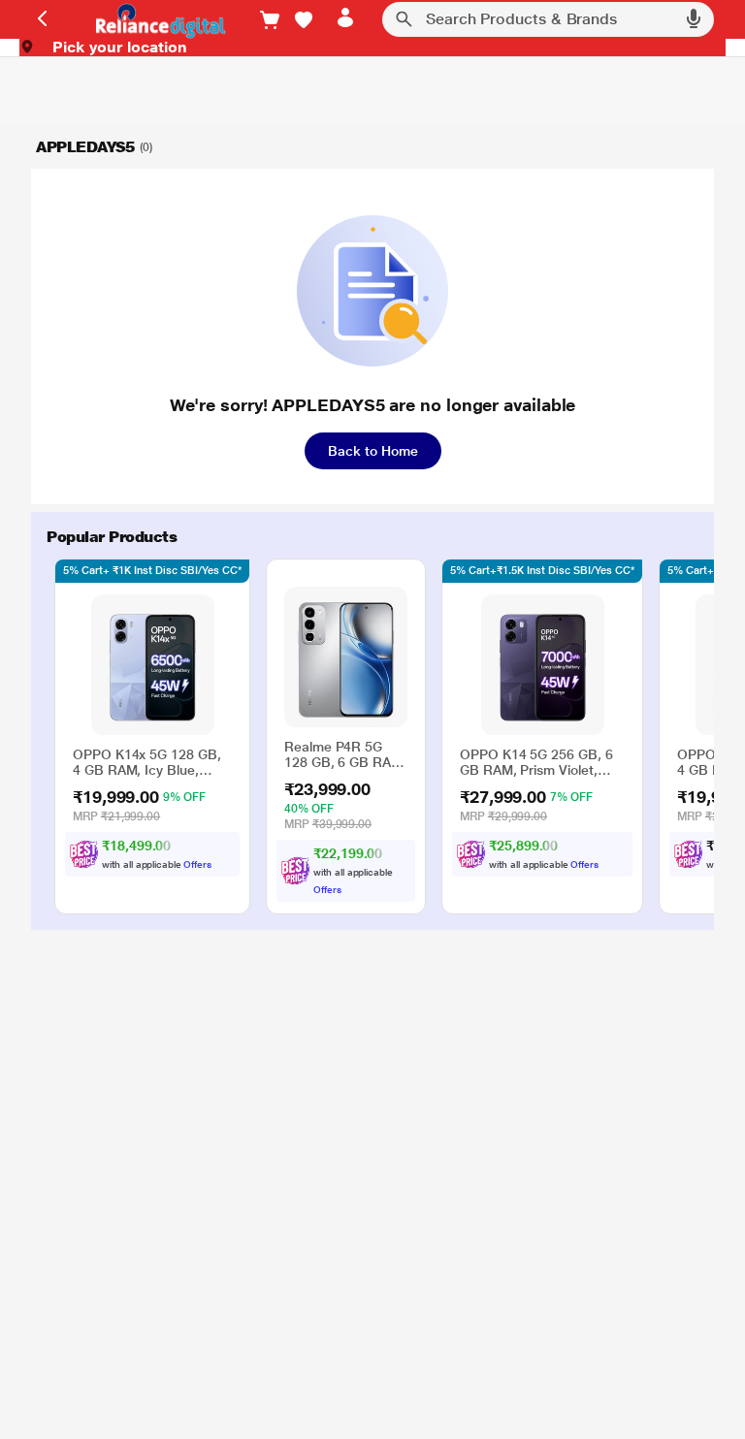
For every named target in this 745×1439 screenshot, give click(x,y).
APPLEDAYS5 (85, 147)
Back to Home (373, 451)
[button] (303, 20)
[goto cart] (269, 20)
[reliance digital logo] (155, 20)
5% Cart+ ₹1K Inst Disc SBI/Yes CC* (152, 570)
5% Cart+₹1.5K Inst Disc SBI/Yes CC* (542, 570)
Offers (197, 864)
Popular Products (112, 537)
